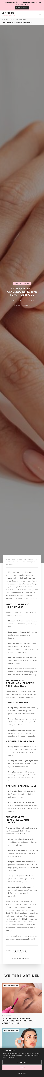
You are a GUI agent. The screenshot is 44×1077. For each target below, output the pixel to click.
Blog (14, 559)
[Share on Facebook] (16, 951)
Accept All (22, 1067)
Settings (22, 1073)
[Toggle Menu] (40, 14)
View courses (22, 8)
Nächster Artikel (20, 958)
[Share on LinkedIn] (25, 951)
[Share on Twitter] (20, 951)
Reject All (21, 1062)
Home (8, 559)
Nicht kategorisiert (27, 559)
